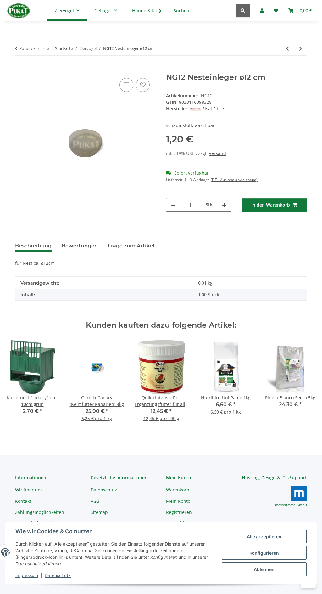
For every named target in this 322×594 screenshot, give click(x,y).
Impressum (26, 575)
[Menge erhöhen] (224, 204)
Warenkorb (177, 490)
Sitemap (99, 512)
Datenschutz (58, 575)
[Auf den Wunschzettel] (143, 85)
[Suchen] (243, 10)
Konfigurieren (264, 553)
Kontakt (23, 501)
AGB (95, 501)
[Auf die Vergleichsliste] (126, 85)
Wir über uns (29, 490)
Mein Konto (178, 501)
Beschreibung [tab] (33, 246)
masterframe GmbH (291, 505)
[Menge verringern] (173, 204)
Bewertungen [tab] (80, 246)
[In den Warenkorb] (20, 69)
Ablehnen (264, 569)
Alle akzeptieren (264, 536)
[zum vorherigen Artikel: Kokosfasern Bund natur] (287, 48)
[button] (156, 10)
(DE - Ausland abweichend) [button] (234, 179)
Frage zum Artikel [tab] (131, 246)
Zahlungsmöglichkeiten (39, 512)
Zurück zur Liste (34, 48)
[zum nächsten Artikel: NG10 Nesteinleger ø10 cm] (300, 48)
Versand (217, 153)
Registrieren (179, 512)
